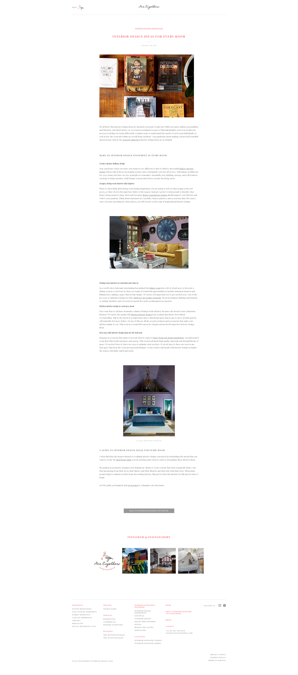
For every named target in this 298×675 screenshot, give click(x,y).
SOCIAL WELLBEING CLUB (84, 626)
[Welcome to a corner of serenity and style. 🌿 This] (191, 561)
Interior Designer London (148, 640)
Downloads (140, 630)
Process (107, 605)
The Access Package (113, 638)
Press (168, 620)
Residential (109, 619)
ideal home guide (123, 460)
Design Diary (110, 609)
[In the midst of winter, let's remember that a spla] (135, 561)
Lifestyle (139, 616)
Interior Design (143, 619)
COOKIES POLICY (218, 657)
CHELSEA (76, 620)
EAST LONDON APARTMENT (84, 612)
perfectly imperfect (131, 140)
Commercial (109, 622)
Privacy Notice (218, 654)
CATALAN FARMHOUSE (82, 618)
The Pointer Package (114, 635)
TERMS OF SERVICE (217, 660)
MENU (74, 7)
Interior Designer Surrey (148, 643)
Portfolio (77, 605)
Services (107, 615)
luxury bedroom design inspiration (168, 338)
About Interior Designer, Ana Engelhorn (179, 612)
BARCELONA (77, 623)
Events (138, 624)
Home (168, 605)
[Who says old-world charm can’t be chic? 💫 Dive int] (163, 561)
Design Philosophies (145, 621)
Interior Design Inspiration (149, 28)
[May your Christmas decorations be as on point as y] (107, 561)
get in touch (132, 485)
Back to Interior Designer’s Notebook (149, 511)
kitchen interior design (141, 314)
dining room (155, 288)
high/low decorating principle (147, 298)
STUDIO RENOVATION (82, 609)
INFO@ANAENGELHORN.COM (179, 633)
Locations (140, 637)
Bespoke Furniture (113, 625)
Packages (108, 631)
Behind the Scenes (144, 627)
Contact (170, 626)
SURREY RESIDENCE (81, 615)
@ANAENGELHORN (157, 537)
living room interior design (155, 195)
